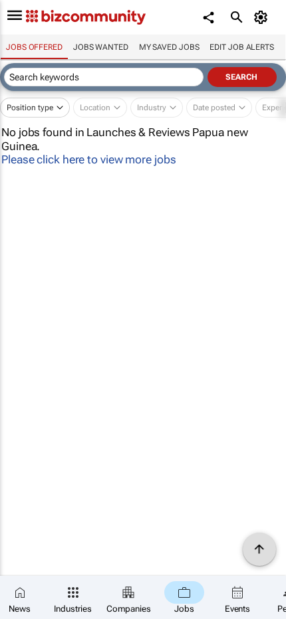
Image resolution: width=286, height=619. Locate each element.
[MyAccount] (263, 17)
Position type (30, 107)
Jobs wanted (100, 47)
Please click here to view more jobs (88, 159)
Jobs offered (34, 47)
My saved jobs (169, 47)
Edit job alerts (242, 47)
